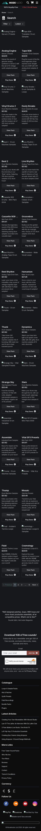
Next (34, 585)
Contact (4, 770)
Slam (24, 382)
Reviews (5, 762)
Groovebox (27, 216)
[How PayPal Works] (7, 812)
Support (4, 766)
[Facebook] (6, 803)
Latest (18, 24)
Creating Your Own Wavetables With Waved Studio (19, 720)
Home (4, 12)
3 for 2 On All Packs (29, 7)
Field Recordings (7, 700)
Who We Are (6, 755)
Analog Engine (9, 51)
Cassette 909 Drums (12, 216)
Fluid (4, 545)
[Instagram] (35, 803)
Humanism (27, 271)
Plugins (4, 708)
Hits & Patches (7, 692)
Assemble (7, 437)
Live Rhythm (28, 161)
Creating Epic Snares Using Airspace (14, 735)
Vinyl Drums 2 (9, 106)
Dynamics (27, 327)
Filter (5, 24)
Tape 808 (27, 51)
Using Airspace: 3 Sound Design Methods (16, 739)
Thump (5, 490)
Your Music (5, 758)
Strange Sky (8, 382)
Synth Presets (6, 696)
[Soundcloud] (15, 803)
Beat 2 (5, 161)
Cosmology (27, 545)
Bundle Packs (6, 704)
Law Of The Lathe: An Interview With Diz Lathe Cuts (19, 723)
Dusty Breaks (28, 106)
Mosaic (25, 490)
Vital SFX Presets (30, 437)
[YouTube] (25, 803)
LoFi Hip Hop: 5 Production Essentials (14, 731)
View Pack (10, 75)
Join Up (31, 653)
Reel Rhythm (8, 271)
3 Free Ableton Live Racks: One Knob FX (16, 727)
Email (20, 649)
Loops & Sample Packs (10, 688)
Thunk (5, 327)
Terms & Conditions (8, 774)
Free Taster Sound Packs (10, 751)
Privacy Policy (31, 671)
